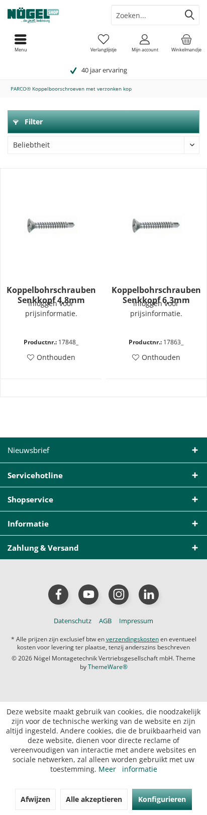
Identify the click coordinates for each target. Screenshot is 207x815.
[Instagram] (119, 594)
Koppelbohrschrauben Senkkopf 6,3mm (156, 295)
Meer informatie (127, 769)
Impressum (136, 621)
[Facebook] (58, 594)
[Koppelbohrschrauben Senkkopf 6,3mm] (156, 224)
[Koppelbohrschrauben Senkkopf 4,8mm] (51, 224)
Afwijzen (35, 799)
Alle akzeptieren (94, 799)
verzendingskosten (132, 639)
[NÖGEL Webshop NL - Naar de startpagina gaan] (52, 15)
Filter (33, 121)
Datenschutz (72, 621)
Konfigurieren (162, 799)
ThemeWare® (108, 666)
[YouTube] (88, 594)
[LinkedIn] (149, 594)
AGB (105, 621)
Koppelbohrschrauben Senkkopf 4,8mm (51, 295)
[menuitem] (186, 42)
